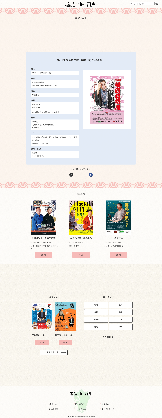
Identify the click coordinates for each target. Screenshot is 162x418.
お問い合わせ (108, 409)
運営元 (106, 404)
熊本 (120, 312)
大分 (120, 319)
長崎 (120, 305)
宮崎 (96, 327)
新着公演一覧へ (54, 352)
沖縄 (120, 327)
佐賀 (96, 312)
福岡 (96, 305)
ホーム (54, 404)
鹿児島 (96, 319)
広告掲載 (54, 409)
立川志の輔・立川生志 (81, 238)
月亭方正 (118, 238)
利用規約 (81, 404)
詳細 (43, 255)
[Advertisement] (81, 35)
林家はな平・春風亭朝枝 (43, 238)
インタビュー (82, 409)
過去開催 (107, 337)
